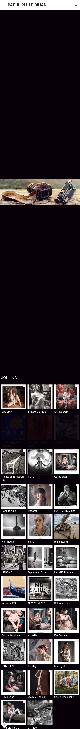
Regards (33, 510)
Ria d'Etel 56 (61, 541)
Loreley (32, 666)
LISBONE (7, 572)
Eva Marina (60, 635)
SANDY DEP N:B (37, 411)
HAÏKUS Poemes (64, 572)
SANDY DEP (61, 411)
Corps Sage (61, 476)
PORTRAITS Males (64, 510)
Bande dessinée (11, 635)
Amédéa (33, 635)
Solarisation (61, 603)
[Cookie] (4, 724)
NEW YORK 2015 (37, 603)
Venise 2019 (9, 603)
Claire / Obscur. (37, 696)
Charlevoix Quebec (65, 442)
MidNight (59, 666)
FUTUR (32, 476)
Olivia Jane (8, 696)
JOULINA (7, 411)
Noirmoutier (8, 541)
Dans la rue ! (9, 510)
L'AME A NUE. (10, 666)
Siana (31, 541)
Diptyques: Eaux (37, 572)
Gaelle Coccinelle (64, 696)
